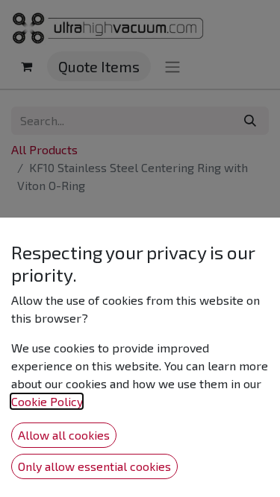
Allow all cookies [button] (64, 435)
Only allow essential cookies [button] (94, 466)
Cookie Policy (46, 401)
